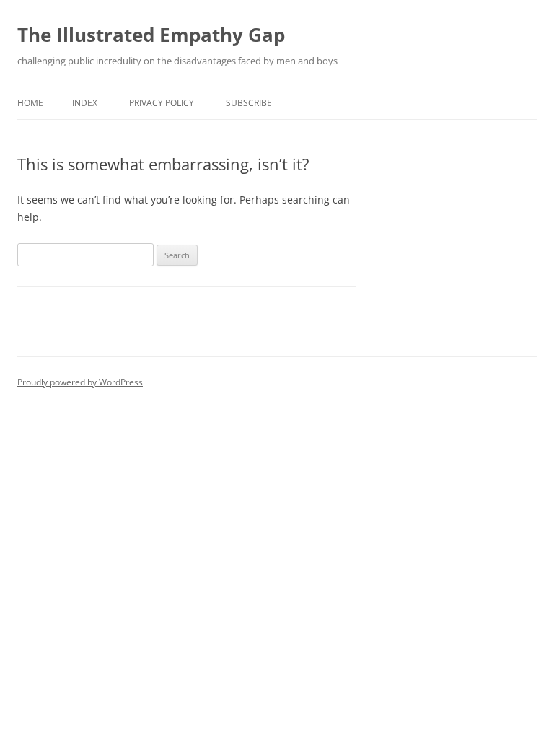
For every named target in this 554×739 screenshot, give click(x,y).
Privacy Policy (161, 103)
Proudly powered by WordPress (80, 382)
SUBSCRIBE (249, 103)
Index (84, 103)
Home (30, 103)
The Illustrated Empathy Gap (151, 35)
